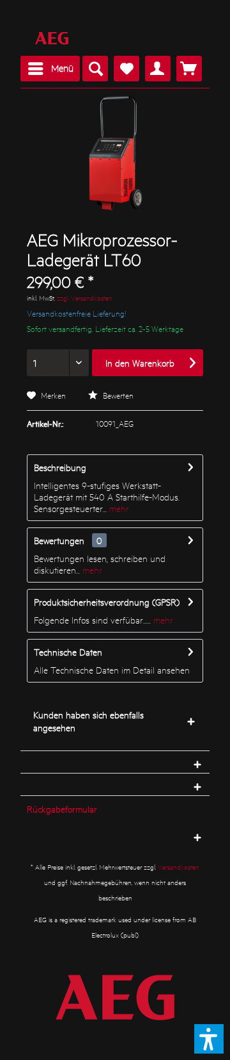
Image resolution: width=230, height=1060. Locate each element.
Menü (62, 68)
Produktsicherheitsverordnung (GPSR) (107, 602)
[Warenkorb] (189, 68)
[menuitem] (50, 68)
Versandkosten (178, 867)
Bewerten (117, 395)
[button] (209, 1039)
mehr (118, 508)
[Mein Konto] (158, 68)
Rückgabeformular (62, 809)
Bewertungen (59, 540)
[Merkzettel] (126, 68)
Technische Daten (68, 652)
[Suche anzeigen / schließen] (95, 68)
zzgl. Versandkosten (84, 297)
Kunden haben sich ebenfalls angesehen (88, 721)
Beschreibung (60, 467)
